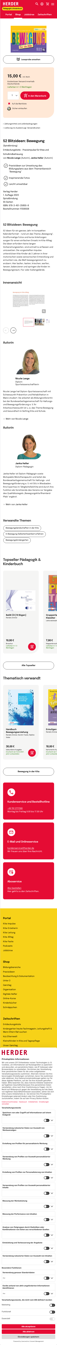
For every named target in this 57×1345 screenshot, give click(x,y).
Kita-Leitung (9, 933)
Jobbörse (29, 15)
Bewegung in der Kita (28, 772)
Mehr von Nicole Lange (17, 419)
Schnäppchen (10, 1008)
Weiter (13, 330)
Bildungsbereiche (12, 967)
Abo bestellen (14, 888)
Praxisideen (9, 972)
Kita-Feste (8, 942)
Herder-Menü (54, 3)
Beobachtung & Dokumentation (18, 976)
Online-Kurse (9, 999)
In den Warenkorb (37, 96)
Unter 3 (6, 981)
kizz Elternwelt (10, 1037)
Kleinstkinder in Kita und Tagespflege (21, 1041)
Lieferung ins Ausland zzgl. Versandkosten (22, 128)
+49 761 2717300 (15, 809)
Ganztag (7, 985)
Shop (18, 15)
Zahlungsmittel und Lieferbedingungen (20, 124)
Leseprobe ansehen (30, 60)
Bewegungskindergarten (17, 540)
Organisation (9, 990)
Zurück (6, 330)
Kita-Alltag (8, 937)
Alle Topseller (28, 666)
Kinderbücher (10, 1003)
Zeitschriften (45, 15)
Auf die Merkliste (19, 104)
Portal (9, 15)
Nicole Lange (13, 158)
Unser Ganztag (10, 1046)
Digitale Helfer (10, 994)
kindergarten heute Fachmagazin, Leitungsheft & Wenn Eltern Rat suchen (27, 1030)
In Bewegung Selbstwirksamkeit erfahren (24, 534)
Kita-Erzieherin (10, 928)
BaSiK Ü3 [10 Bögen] (16, 615)
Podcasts (7, 946)
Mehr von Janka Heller (17, 505)
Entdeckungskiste (12, 1025)
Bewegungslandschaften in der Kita (22, 528)
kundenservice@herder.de (20, 848)
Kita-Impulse (9, 924)
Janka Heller (37, 158)
